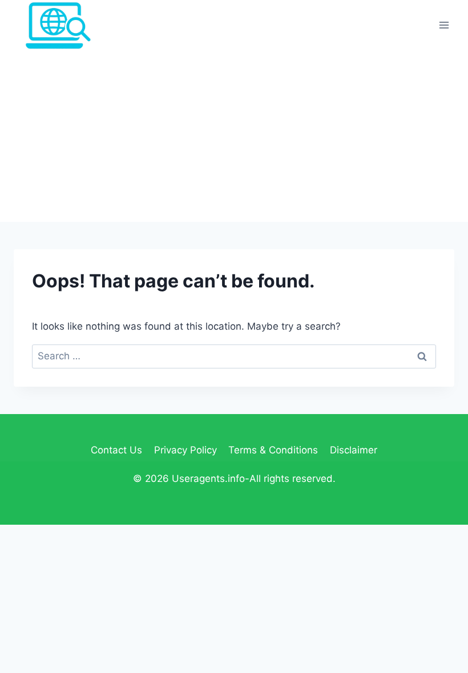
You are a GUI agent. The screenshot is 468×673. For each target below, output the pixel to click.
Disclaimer (353, 450)
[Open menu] (443, 25)
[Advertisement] (234, 136)
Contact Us (116, 450)
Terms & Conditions (273, 450)
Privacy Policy (185, 450)
